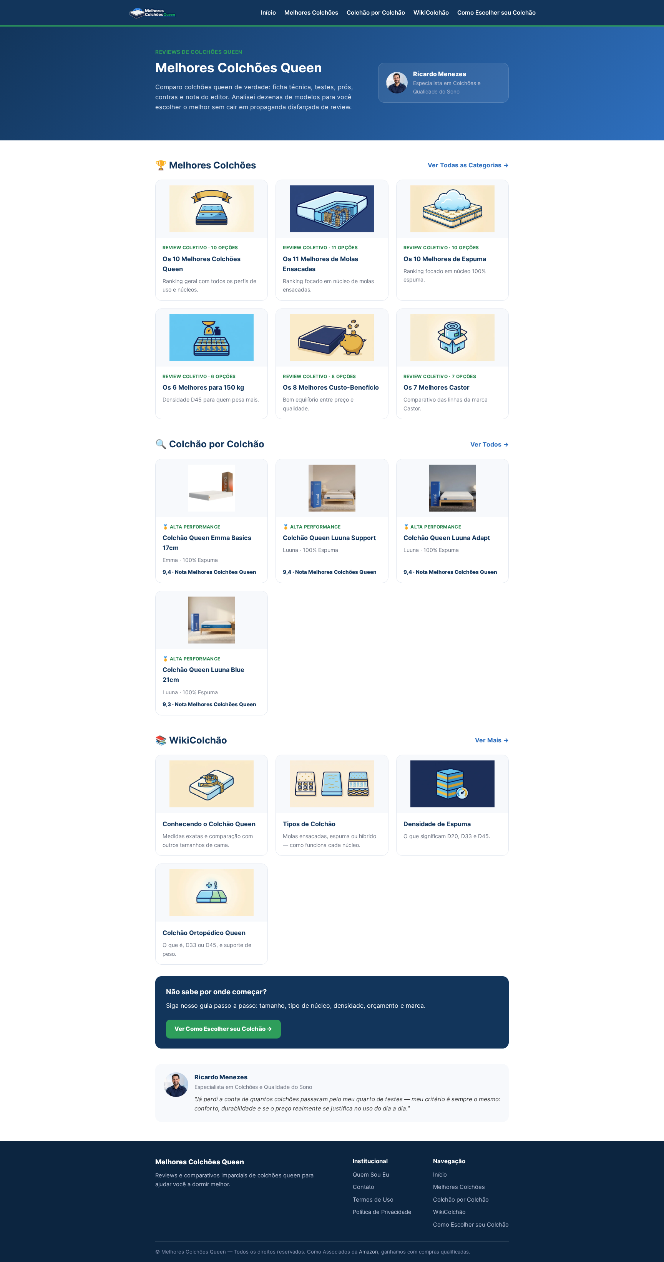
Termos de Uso (373, 1199)
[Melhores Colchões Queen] (152, 13)
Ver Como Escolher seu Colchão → (223, 1028)
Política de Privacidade (382, 1212)
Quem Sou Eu (371, 1174)
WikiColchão (431, 12)
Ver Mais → (492, 740)
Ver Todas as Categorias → (468, 165)
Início (268, 12)
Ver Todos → (489, 444)
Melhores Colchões (311, 12)
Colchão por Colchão (376, 12)
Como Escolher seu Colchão (496, 12)
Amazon (368, 1252)
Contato (363, 1187)
